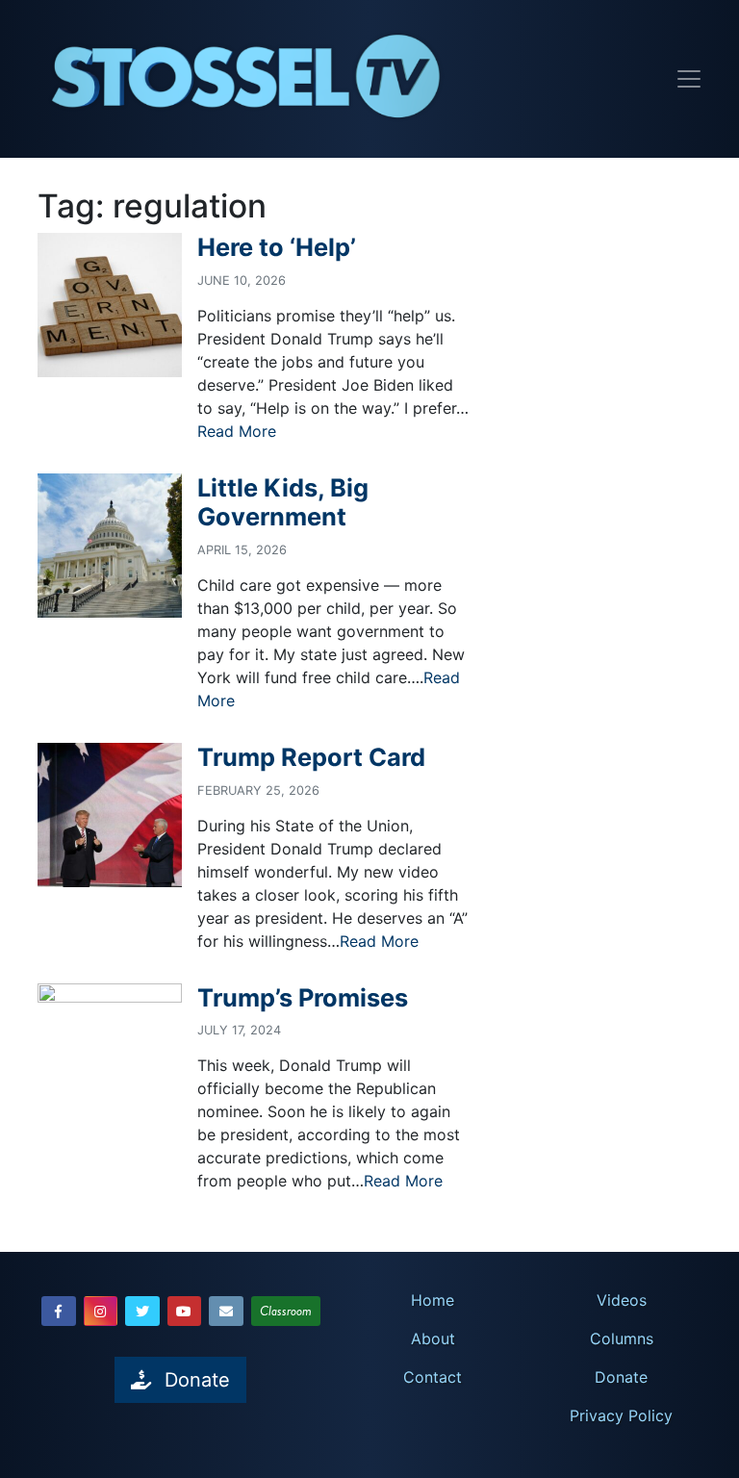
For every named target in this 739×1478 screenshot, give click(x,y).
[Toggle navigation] (689, 79)
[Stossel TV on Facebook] (58, 1311)
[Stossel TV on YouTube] (184, 1311)
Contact (432, 1377)
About (433, 1338)
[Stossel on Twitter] (142, 1311)
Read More (236, 431)
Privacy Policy (621, 1415)
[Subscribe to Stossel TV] (226, 1311)
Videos (622, 1300)
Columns (621, 1338)
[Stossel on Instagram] (101, 1311)
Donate (621, 1377)
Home (432, 1300)
